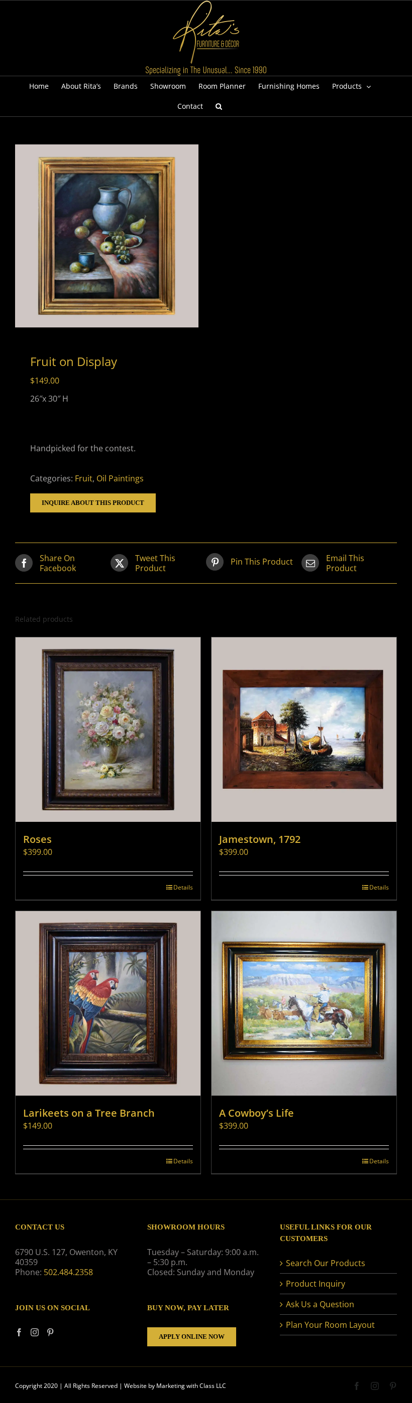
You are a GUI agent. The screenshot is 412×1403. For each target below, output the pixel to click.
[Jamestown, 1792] (304, 729)
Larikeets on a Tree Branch (89, 1113)
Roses (37, 839)
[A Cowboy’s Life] (304, 1003)
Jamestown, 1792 (259, 839)
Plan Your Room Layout (330, 1325)
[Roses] (108, 729)
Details (183, 887)
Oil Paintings (120, 478)
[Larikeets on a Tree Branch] (108, 1003)
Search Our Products (325, 1263)
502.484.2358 (68, 1272)
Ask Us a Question (320, 1304)
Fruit (83, 478)
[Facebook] (19, 1332)
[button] (219, 106)
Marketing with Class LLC (191, 1385)
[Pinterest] (50, 1332)
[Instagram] (35, 1332)
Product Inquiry (315, 1284)
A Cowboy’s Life (256, 1113)
